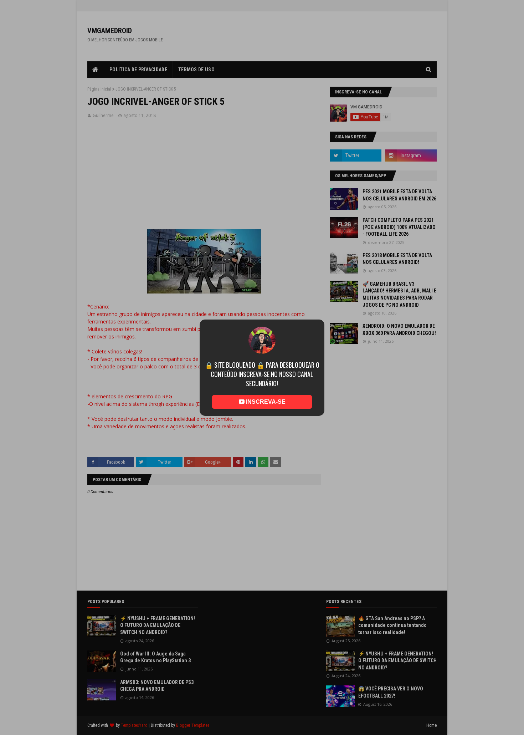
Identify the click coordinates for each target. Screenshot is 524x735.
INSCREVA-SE (265, 402)
